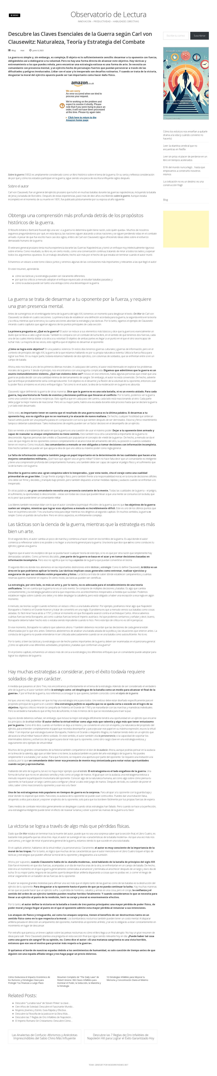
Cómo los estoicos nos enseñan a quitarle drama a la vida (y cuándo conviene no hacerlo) (185, 135)
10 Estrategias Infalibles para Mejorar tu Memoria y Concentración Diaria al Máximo (127, 978)
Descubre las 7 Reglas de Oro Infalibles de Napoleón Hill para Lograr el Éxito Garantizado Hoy (120, 1036)
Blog (14, 50)
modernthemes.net (118, 1064)
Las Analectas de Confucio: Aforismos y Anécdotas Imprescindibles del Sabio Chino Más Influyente (44, 1036)
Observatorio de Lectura (108, 14)
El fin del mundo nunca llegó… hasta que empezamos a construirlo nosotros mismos (184, 171)
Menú (15, 15)
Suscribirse (199, 35)
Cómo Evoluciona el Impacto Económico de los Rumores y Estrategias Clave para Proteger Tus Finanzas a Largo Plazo (29, 980)
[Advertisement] (186, 229)
